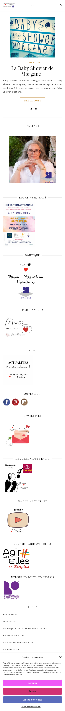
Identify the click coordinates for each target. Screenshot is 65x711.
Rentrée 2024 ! (11, 649)
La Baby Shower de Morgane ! (32, 71)
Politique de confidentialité (31, 707)
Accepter (32, 683)
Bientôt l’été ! (10, 614)
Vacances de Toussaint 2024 (18, 642)
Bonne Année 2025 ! (13, 635)
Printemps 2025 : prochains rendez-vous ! (25, 628)
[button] (60, 657)
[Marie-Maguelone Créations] (9, 5)
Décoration (32, 62)
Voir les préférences (32, 699)
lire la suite (32, 100)
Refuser (32, 691)
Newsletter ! (9, 621)
